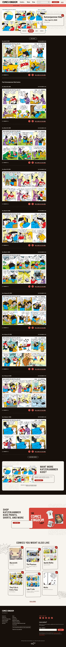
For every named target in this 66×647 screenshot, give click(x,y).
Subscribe (55, 2)
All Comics (3, 623)
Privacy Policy (14, 618)
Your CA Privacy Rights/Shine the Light (18, 623)
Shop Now (16, 522)
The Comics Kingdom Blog (6, 618)
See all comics (33, 601)
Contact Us (14, 617)
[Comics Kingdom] (8, 611)
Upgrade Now (39, 480)
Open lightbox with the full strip (24, 57)
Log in (62, 2)
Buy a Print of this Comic (40, 74)
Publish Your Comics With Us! (17, 629)
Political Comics (4, 621)
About (13, 616)
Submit (60, 629)
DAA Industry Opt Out (15, 620)
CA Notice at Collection (16, 621)
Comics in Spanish (5, 620)
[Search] (48, 2)
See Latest (34, 38)
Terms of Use (14, 624)
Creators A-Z (4, 617)
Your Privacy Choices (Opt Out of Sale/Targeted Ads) (21, 627)
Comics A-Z (4, 616)
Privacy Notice (42, 634)
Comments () (6, 121)
